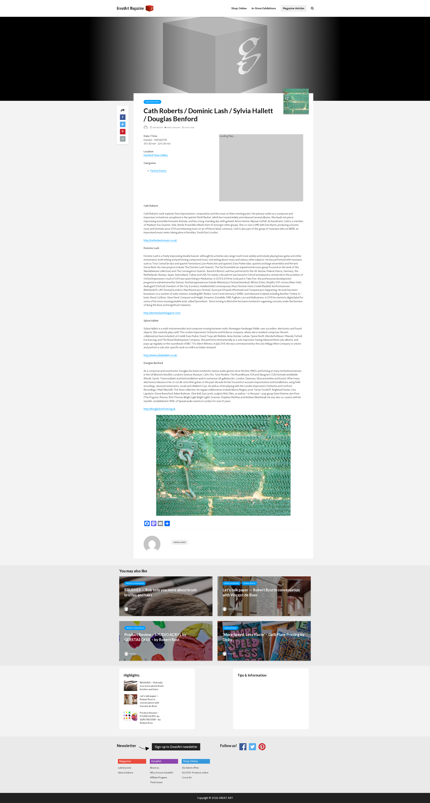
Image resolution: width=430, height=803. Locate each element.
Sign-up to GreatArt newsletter (176, 747)
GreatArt (156, 761)
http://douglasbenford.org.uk (159, 408)
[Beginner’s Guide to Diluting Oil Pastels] (244, 699)
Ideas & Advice (249, 583)
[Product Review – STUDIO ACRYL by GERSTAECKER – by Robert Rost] (165, 646)
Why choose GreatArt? (161, 772)
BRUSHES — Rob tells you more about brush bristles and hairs (160, 592)
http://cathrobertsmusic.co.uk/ (160, 240)
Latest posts (124, 767)
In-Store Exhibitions (264, 8)
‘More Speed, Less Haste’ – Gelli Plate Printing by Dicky (263, 637)
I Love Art (186, 777)
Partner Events (152, 102)
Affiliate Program (158, 777)
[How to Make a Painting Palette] (244, 685)
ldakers (132, 609)
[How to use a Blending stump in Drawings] (244, 712)
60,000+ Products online (195, 772)
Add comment (173, 127)
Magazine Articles (293, 8)
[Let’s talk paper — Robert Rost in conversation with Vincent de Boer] (264, 601)
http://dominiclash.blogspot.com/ (162, 312)
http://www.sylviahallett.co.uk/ (160, 355)
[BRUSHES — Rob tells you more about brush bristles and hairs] (165, 601)
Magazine (125, 761)
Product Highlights (135, 583)
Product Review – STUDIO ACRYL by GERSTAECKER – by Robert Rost (155, 637)
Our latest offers (190, 767)
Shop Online (239, 8)
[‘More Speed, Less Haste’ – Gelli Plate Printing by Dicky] (264, 646)
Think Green (156, 782)
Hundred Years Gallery (156, 155)
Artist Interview (231, 583)
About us (154, 767)
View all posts (180, 542)
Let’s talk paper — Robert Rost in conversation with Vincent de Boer (261, 592)
